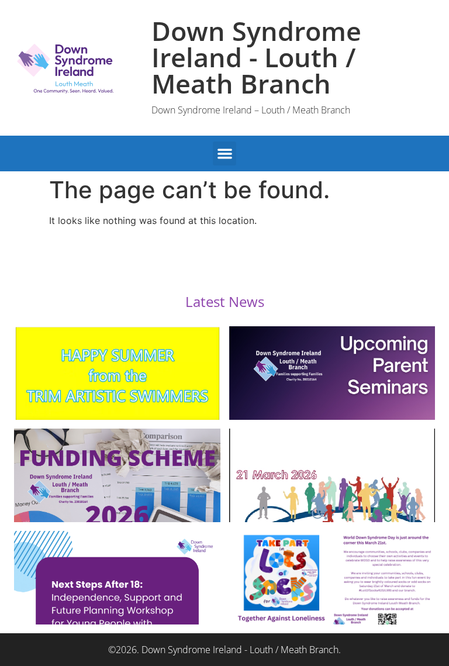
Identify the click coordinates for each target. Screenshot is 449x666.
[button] (225, 153)
